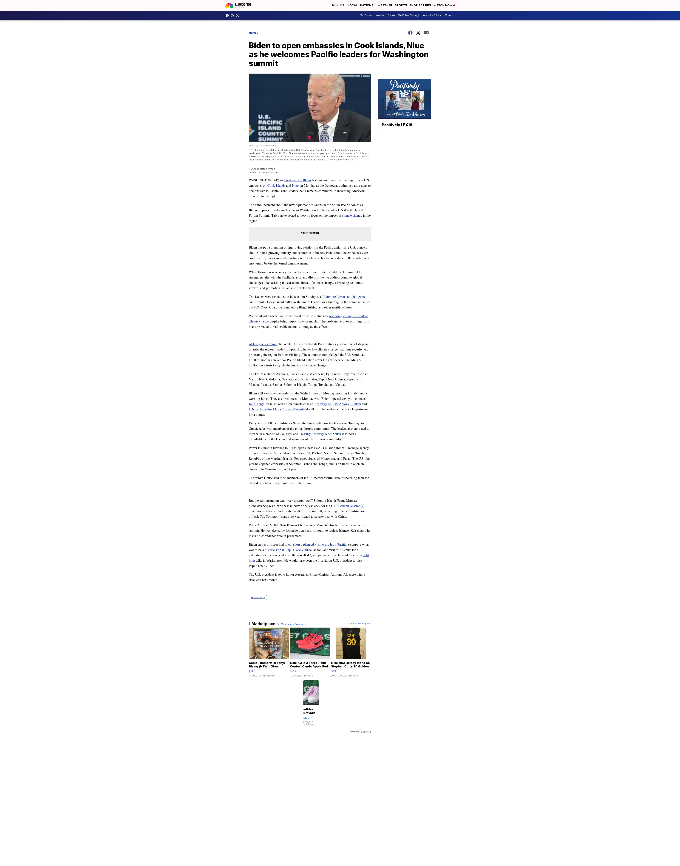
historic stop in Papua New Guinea (288, 549)
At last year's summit (263, 344)
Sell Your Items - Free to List (292, 624)
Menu (336, 5)
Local (353, 5)
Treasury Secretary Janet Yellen (320, 433)
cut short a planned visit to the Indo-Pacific (317, 544)
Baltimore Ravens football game (344, 296)
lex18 (228, 15)
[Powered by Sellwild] (366, 732)
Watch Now (443, 5)
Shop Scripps (420, 5)
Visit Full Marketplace (359, 623)
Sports (401, 5)
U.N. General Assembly (347, 505)
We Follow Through (409, 15)
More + (449, 15)
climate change (352, 215)
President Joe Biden (297, 180)
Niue (295, 185)
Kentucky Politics (432, 15)
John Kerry (256, 404)
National (367, 5)
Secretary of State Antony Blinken (338, 404)
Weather (385, 5)
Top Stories (366, 15)
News (254, 33)
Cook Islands (276, 185)
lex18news (238, 15)
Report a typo (258, 597)
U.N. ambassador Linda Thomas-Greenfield (278, 409)
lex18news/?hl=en (233, 15)
